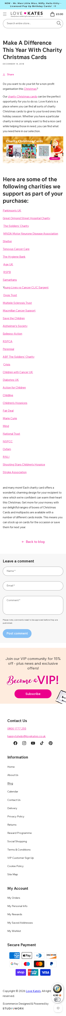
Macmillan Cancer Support (19, 310)
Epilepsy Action (12, 333)
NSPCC (8, 441)
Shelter (7, 241)
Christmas (30, 89)
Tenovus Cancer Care (16, 249)
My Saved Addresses (20, 922)
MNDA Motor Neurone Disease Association (30, 233)
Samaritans (10, 279)
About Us (12, 775)
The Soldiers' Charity (16, 226)
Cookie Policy (15, 866)
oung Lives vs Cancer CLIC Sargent (26, 287)
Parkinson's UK (12, 210)
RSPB (7, 272)
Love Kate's (33, 991)
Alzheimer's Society (15, 326)
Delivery (12, 808)
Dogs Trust (10, 295)
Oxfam (7, 449)
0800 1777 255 (16, 728)
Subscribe (33, 694)
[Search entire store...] (59, 23)
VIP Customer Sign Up (20, 857)
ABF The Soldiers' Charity (18, 356)
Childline (8, 395)
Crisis (6, 364)
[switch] (57, 1000)
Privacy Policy (15, 816)
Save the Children (14, 318)
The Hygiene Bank (14, 256)
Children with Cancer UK (18, 372)
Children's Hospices (15, 403)
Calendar (12, 791)
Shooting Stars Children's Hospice (24, 464)
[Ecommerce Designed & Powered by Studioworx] (13, 1008)
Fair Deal (8, 410)
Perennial (8, 349)
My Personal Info (17, 906)
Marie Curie (10, 418)
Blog (10, 783)
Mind (6, 426)
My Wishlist (14, 931)
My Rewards (14, 914)
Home (11, 766)
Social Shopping (17, 841)
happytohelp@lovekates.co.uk (26, 736)
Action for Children (14, 387)
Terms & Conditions (19, 849)
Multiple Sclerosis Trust (17, 303)
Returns (11, 824)
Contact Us (14, 800)
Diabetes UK (11, 380)
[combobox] (33, 23)
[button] (5, 14)
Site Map (12, 874)
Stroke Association (15, 472)
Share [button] (10, 74)
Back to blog (35, 542)
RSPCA (7, 341)
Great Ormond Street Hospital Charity (26, 218)
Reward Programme (19, 833)
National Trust (11, 433)
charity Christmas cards (22, 96)
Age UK (8, 264)
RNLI (6, 457)
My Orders (13, 897)
